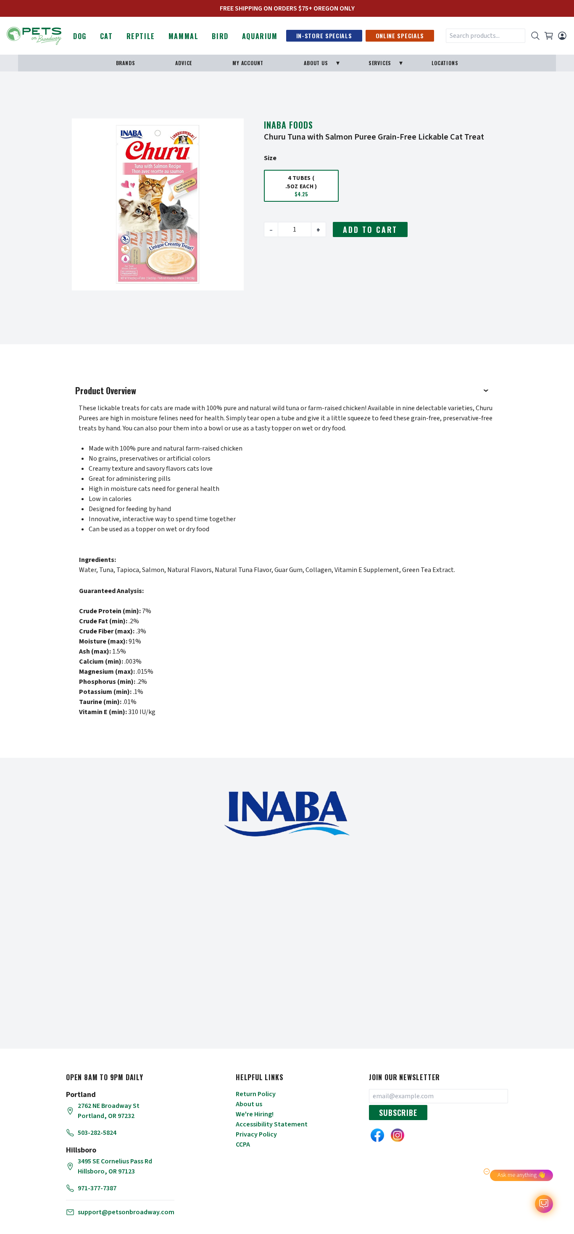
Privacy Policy (256, 1134)
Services (380, 62)
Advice (183, 62)
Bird (220, 36)
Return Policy (256, 1094)
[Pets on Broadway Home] (34, 35)
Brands (125, 62)
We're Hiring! (255, 1114)
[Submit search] (535, 36)
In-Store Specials (324, 35)
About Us (316, 62)
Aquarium (260, 36)
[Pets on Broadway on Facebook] (377, 1135)
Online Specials (400, 35)
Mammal (184, 36)
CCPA (243, 1144)
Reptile (140, 36)
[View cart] (549, 36)
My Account (247, 62)
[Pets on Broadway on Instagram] (397, 1135)
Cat (106, 36)
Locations (445, 62)
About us (249, 1104)
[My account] (562, 36)
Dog (80, 36)
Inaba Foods (288, 125)
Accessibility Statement (272, 1124)
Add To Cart (370, 229)
